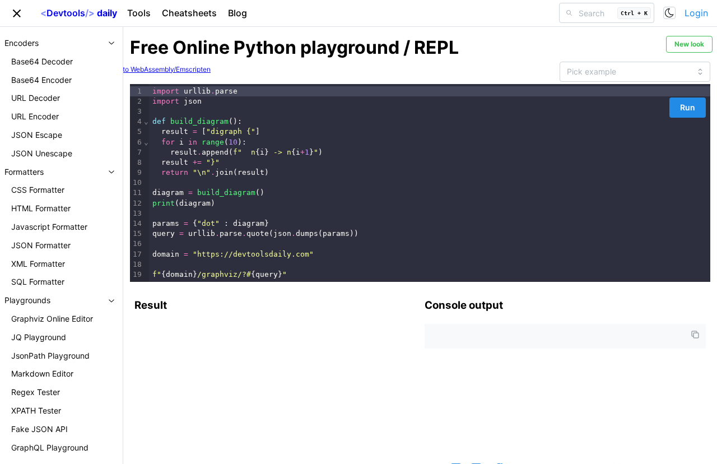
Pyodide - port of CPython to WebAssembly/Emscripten (125, 69)
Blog (237, 12)
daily (78, 12)
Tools (139, 12)
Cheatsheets (189, 12)
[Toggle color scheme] (669, 13)
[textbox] (429, 183)
